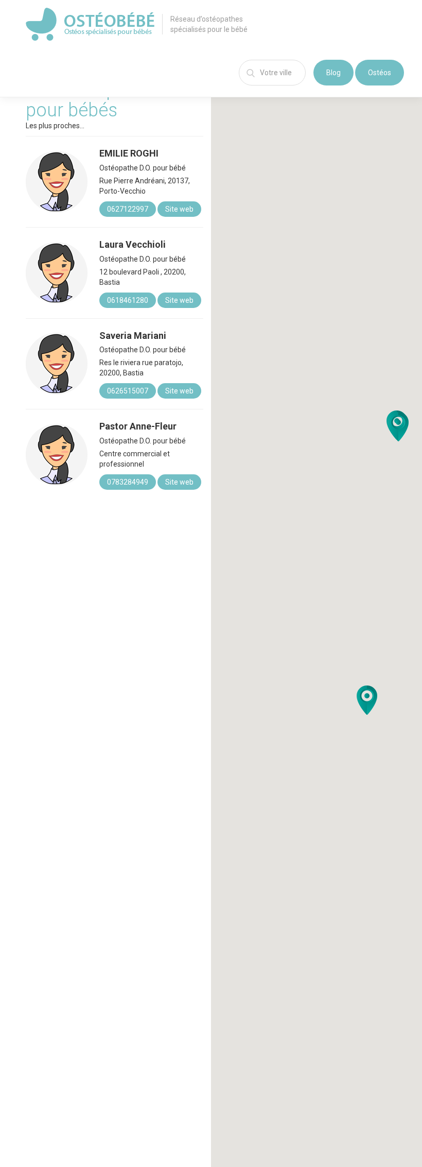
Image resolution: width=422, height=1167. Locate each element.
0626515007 (127, 391)
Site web (179, 209)
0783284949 (127, 482)
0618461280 (127, 300)
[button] (367, 700)
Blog (333, 72)
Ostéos (379, 72)
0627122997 (127, 209)
